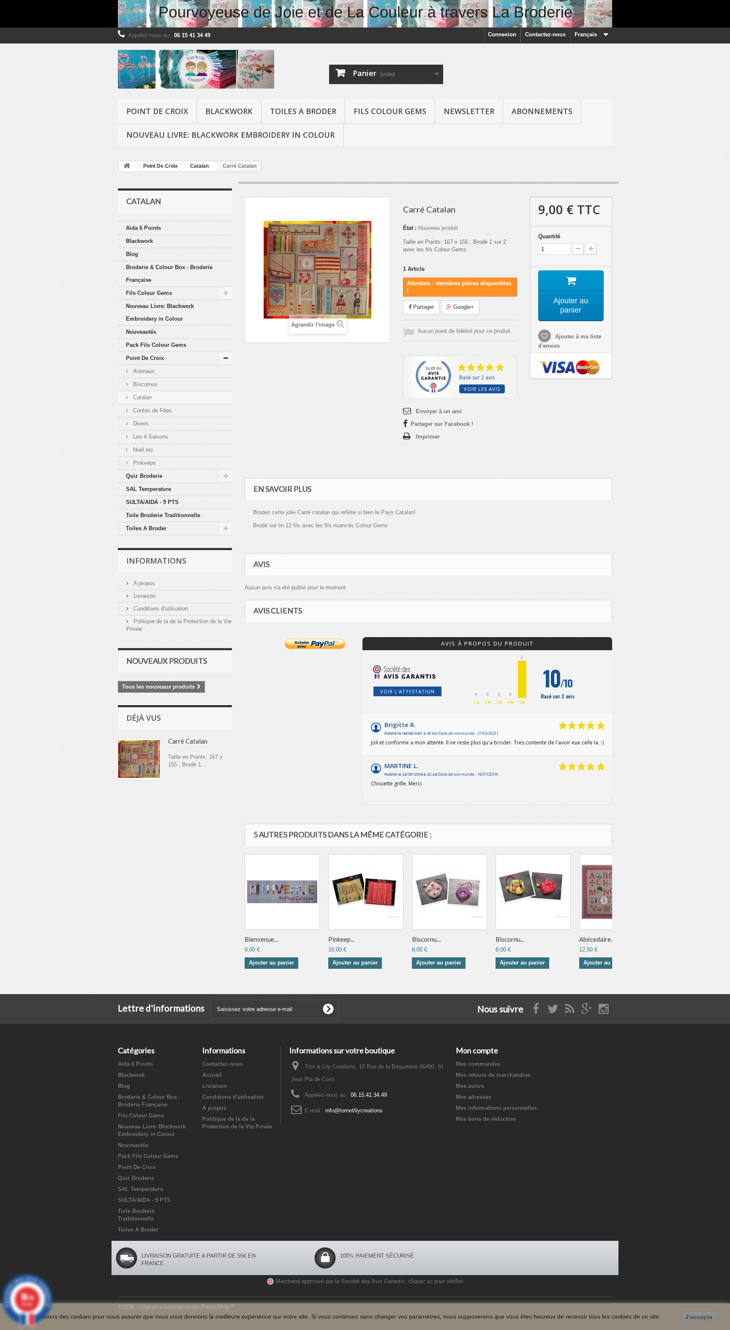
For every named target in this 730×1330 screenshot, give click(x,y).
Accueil (212, 1075)
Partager (422, 307)
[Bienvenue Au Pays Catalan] (282, 891)
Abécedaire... (597, 939)
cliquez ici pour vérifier (435, 1281)
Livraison (143, 596)
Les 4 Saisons (149, 436)
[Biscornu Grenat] (449, 891)
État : (410, 228)
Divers (140, 423)
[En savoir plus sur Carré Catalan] (139, 759)
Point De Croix (157, 111)
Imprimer (428, 436)
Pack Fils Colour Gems (156, 345)
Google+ (463, 307)
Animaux (143, 371)
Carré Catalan (187, 741)
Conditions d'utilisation (160, 608)
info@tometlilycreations (354, 1110)
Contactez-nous (545, 34)
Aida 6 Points (143, 228)
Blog (132, 254)
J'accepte (699, 1317)
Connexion (502, 34)
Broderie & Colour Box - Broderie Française (169, 273)
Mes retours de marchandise (493, 1075)
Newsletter (469, 111)
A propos (143, 583)
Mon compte (477, 1050)
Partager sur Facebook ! (442, 424)
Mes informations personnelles (496, 1108)
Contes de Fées (151, 410)
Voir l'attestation (407, 691)
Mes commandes (478, 1064)
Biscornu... (426, 939)
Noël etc (142, 450)
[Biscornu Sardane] (533, 891)
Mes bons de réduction (486, 1119)
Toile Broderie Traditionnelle (163, 515)
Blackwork (229, 111)
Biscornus (144, 384)
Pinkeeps (143, 463)
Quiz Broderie (144, 476)
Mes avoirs (470, 1086)
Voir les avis (482, 389)
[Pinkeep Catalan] (365, 891)
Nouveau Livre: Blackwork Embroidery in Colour (230, 135)
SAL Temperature (148, 489)
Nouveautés (141, 332)
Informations (156, 561)
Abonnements (542, 111)
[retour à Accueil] (127, 166)
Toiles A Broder (303, 111)
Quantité (549, 236)
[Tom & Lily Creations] (196, 69)
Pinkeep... (341, 939)
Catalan (141, 397)
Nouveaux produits (166, 660)
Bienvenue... (261, 939)
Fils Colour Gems (390, 111)
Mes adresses (473, 1097)
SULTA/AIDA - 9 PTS (152, 502)
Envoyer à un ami (439, 411)
